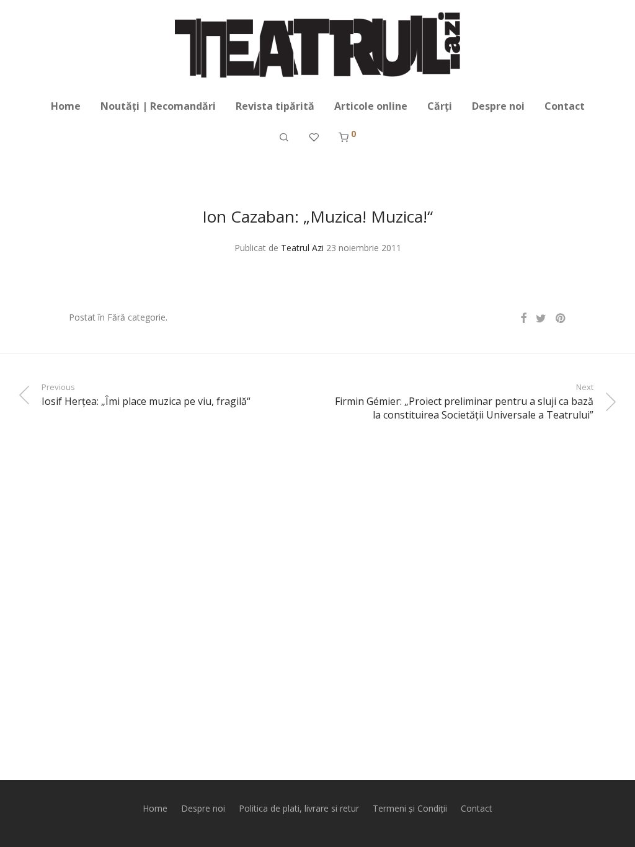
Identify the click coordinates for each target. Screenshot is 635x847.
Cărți (439, 106)
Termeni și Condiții (410, 808)
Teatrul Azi (302, 248)
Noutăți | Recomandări (158, 106)
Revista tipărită (275, 106)
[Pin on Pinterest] (561, 318)
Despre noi (498, 106)
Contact (564, 106)
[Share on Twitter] (541, 318)
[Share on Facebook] (523, 318)
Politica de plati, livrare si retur (299, 808)
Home (66, 106)
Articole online (370, 106)
